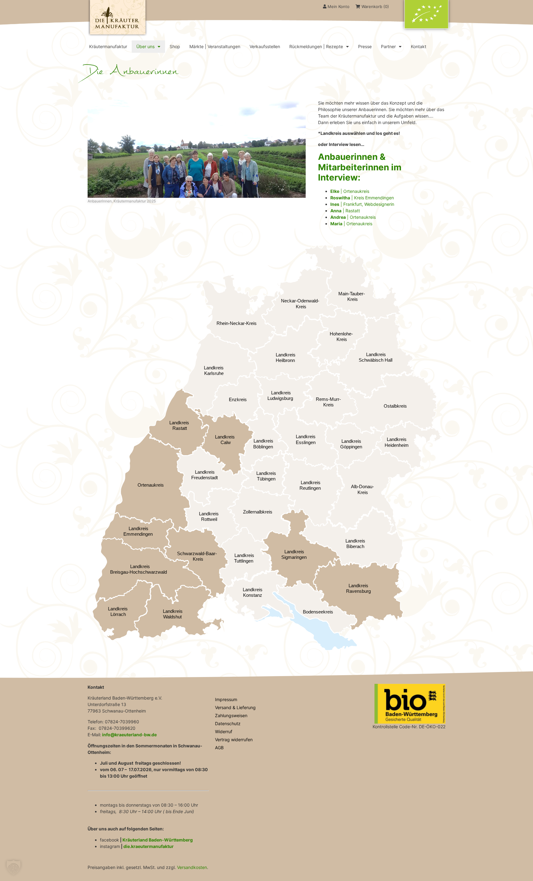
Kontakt (418, 46)
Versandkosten (192, 867)
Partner (388, 46)
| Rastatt (345, 210)
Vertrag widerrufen (234, 739)
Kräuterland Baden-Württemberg (157, 839)
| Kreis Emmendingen (362, 197)
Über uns (145, 46)
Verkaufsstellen (265, 46)
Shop (175, 46)
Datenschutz (228, 723)
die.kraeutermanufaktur (148, 846)
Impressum (226, 699)
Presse (365, 46)
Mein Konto (337, 6)
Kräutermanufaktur (108, 46)
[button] (13, 867)
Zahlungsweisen (231, 715)
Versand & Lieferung (235, 707)
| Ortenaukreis (349, 191)
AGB (219, 747)
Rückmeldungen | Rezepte (316, 46)
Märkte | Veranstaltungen (214, 46)
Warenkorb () (374, 6)
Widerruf (223, 731)
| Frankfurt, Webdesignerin (362, 204)
